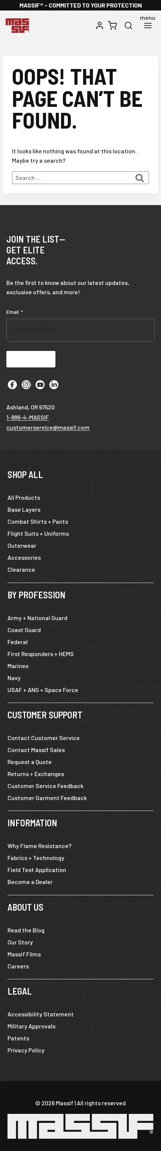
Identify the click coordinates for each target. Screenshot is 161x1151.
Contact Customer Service (43, 737)
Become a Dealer (30, 881)
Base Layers (23, 509)
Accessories (24, 557)
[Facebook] (12, 385)
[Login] (99, 26)
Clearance (21, 569)
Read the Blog (26, 930)
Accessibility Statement (40, 1014)
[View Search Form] (128, 25)
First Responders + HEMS (40, 653)
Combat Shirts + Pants (37, 521)
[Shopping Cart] (112, 25)
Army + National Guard (37, 617)
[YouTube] (40, 385)
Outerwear (21, 545)
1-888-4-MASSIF (27, 417)
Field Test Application (36, 869)
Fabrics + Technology (35, 857)
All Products (23, 497)
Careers (18, 966)
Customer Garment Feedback (47, 797)
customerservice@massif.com (47, 427)
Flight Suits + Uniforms (38, 533)
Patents (18, 1038)
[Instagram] (26, 385)
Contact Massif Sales (36, 749)
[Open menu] (147, 25)
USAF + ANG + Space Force (42, 689)
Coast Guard (24, 629)
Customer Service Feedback (45, 785)
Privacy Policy (26, 1050)
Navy (14, 677)
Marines (17, 665)
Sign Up (31, 359)
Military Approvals (31, 1026)
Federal (17, 641)
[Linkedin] (54, 385)
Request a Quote (29, 761)
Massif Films (24, 954)
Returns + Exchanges (35, 773)
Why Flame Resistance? (39, 845)
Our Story (20, 942)
